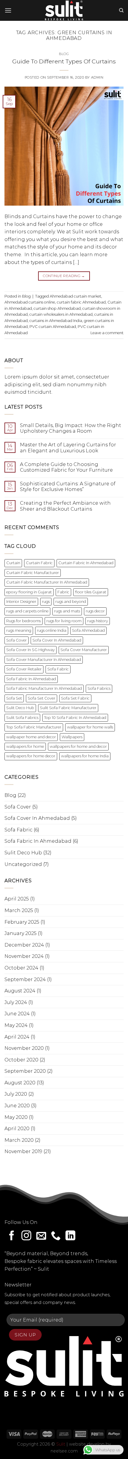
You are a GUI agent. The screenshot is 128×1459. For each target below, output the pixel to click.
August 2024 (19, 991)
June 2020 (17, 1105)
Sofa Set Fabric (75, 698)
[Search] (121, 10)
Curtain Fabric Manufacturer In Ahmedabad (46, 582)
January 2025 (20, 933)
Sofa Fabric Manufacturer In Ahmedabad (44, 688)
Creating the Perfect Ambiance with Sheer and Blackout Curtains (65, 506)
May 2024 (16, 1025)
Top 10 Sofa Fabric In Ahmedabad (75, 717)
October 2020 (21, 1060)
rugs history (97, 621)
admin (97, 77)
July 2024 (15, 1002)
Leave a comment (107, 333)
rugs (46, 601)
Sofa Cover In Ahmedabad (56, 640)
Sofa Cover (16, 640)
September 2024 (25, 979)
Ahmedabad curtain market (75, 296)
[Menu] (8, 10)
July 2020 (15, 1094)
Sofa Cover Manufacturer (83, 650)
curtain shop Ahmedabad (57, 308)
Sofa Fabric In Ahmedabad (31, 679)
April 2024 (16, 1037)
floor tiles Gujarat (90, 592)
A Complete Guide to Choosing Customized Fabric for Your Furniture (66, 467)
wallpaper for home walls (90, 727)
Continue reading (64, 275)
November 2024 (24, 956)
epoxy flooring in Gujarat (29, 592)
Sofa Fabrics (99, 688)
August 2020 (19, 1083)
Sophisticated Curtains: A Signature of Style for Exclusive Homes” (67, 486)
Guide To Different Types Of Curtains (64, 61)
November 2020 (24, 1048)
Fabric (63, 592)
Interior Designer (21, 601)
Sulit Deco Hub (20, 708)
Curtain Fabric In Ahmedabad (85, 563)
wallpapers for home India (85, 756)
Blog (64, 54)
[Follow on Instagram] (26, 1236)
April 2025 (16, 899)
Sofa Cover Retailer (24, 669)
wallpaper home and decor (31, 737)
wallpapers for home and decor (78, 746)
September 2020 (25, 1071)
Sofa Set (14, 698)
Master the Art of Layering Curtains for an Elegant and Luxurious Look (68, 447)
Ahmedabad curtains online (29, 302)
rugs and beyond (70, 601)
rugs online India (51, 630)
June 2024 (17, 1014)
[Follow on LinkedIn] (70, 1236)
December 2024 (24, 945)
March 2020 (19, 1140)
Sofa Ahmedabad (88, 630)
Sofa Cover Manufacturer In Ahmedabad (43, 659)
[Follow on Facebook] (12, 1236)
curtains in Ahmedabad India (55, 320)
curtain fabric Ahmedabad (81, 302)
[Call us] (56, 1236)
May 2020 (16, 1117)
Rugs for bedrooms (23, 621)
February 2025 (21, 922)
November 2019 (23, 1151)
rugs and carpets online (27, 611)
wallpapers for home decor (30, 756)
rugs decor (95, 611)
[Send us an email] (41, 1236)
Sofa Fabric (58, 669)
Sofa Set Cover (41, 698)
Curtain (13, 563)
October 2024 (21, 968)
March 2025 (18, 910)
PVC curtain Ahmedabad (52, 326)
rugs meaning (18, 630)
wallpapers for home (25, 746)
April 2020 (16, 1128)
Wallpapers (72, 737)
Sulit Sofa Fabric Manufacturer (68, 708)
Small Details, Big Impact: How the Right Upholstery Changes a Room (70, 428)
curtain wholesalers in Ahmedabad (61, 314)
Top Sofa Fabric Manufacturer (33, 727)
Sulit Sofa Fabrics (22, 717)
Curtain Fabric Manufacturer (32, 572)
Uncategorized (23, 864)
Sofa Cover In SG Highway (30, 650)
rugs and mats (67, 611)
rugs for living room (64, 621)
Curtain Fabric (39, 563)
